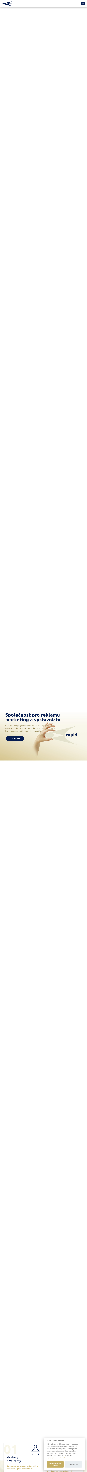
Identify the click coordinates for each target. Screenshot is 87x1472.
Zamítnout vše (73, 1464)
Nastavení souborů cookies (57, 1458)
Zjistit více (15, 738)
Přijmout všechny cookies (55, 1464)
